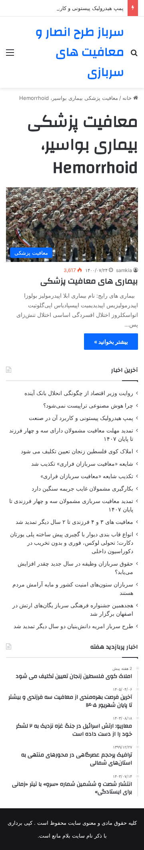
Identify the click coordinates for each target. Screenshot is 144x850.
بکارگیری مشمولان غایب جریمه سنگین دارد (82, 488)
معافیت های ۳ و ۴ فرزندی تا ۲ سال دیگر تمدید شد (74, 522)
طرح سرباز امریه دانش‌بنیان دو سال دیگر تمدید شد (73, 626)
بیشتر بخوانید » (111, 341)
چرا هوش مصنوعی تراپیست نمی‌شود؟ (88, 405)
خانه (127, 98)
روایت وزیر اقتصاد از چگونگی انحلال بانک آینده (78, 393)
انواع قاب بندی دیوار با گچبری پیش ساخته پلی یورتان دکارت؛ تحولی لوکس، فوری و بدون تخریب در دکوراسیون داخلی (71, 542)
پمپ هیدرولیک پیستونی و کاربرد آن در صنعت (74, 8)
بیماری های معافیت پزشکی (89, 281)
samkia (124, 270)
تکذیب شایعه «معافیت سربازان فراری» (86, 476)
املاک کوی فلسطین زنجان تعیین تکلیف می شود (77, 451)
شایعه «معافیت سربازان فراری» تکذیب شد (82, 464)
